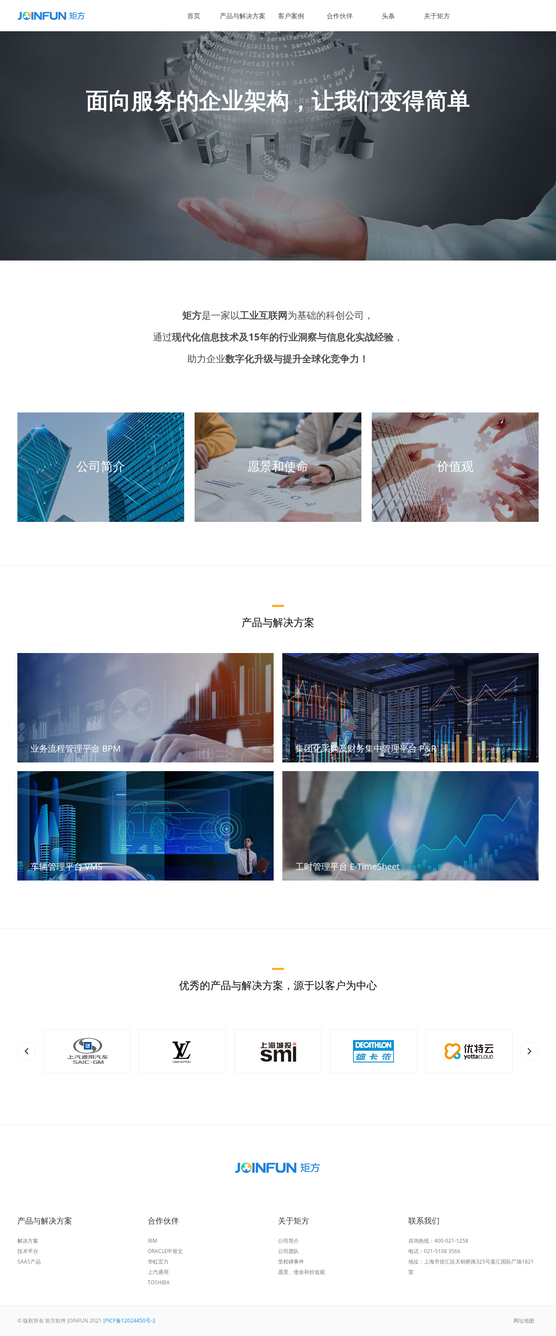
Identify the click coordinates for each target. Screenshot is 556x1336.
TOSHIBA (159, 1282)
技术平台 (27, 1251)
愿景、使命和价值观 (301, 1272)
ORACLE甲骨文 (165, 1251)
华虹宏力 (158, 1261)
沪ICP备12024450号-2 (129, 1320)
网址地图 (523, 1320)
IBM (152, 1240)
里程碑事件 (291, 1261)
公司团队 (288, 1251)
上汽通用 (158, 1272)
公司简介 (288, 1240)
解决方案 (27, 1240)
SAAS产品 (29, 1261)
